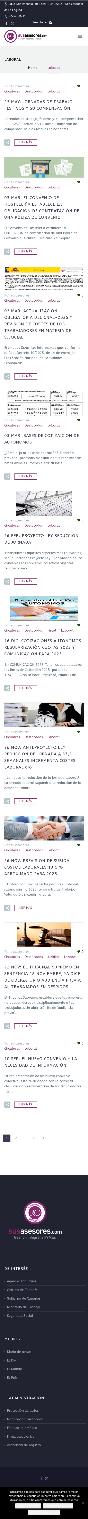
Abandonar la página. (58, 1506)
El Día (11, 1360)
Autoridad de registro (24, 1445)
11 (34, 1138)
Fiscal (51, 630)
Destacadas (34, 91)
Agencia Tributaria (21, 1281)
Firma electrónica (21, 1436)
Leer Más (25, 142)
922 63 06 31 (17, 16)
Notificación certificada (25, 1419)
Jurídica (53, 957)
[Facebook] (6, 23)
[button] (7, 142)
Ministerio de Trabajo (23, 1307)
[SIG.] (43, 1138)
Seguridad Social (20, 1316)
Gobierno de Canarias (24, 1298)
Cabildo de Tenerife (22, 1290)
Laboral (53, 91)
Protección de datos (23, 1411)
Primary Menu (80, 36)
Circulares (12, 91)
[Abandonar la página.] (83, 1503)
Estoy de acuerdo (28, 1506)
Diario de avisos (19, 1352)
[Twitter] (12, 23)
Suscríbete (40, 22)
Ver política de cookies (44, 1512)
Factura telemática (22, 1428)
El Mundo (14, 1369)
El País (12, 1378)
